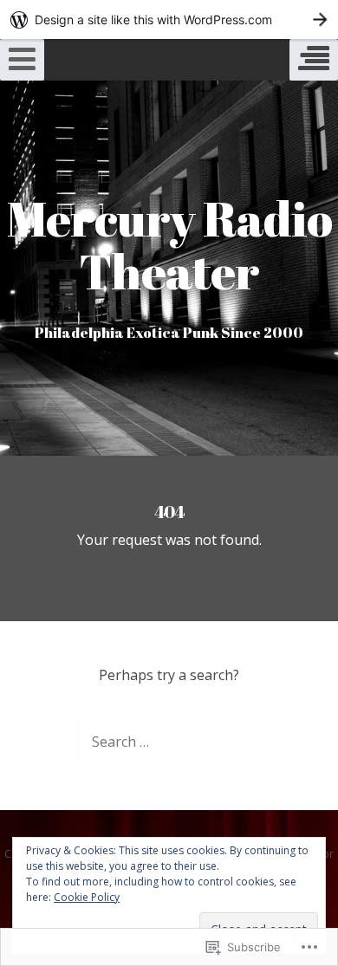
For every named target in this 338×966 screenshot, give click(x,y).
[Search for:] (169, 741)
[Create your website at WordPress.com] (169, 19)
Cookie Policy (87, 897)
